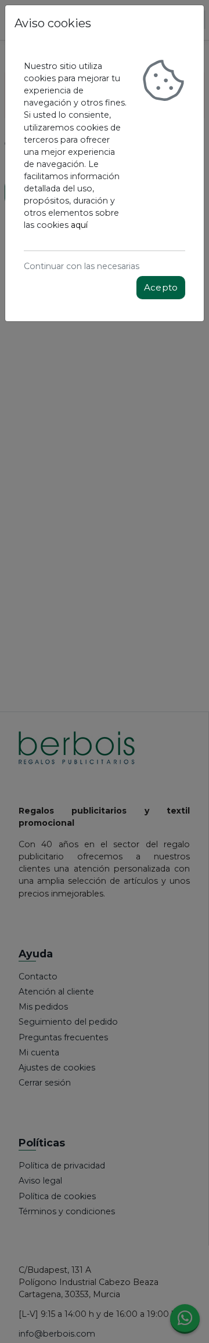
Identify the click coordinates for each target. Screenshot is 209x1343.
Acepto (161, 287)
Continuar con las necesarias (81, 266)
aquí (79, 225)
